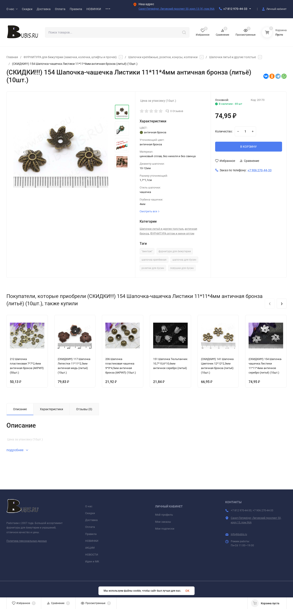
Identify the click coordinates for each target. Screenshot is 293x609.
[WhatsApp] (284, 76)
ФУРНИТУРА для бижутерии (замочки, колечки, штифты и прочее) (70, 57)
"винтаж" (147, 251)
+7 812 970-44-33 (235, 9)
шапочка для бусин (184, 259)
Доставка (91, 520)
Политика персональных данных (26, 540)
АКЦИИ (90, 547)
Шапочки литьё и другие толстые (232, 57)
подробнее (15, 450)
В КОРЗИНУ (248, 146)
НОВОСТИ (91, 554)
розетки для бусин (153, 268)
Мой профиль (164, 514)
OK (187, 590)
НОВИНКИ (91, 540)
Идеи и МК (92, 561)
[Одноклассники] (272, 76)
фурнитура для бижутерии (175, 251)
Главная (12, 57)
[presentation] (24, 152)
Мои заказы (163, 521)
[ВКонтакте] (266, 76)
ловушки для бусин (182, 268)
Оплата (90, 527)
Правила (91, 534)
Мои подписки (164, 528)
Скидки (90, 513)
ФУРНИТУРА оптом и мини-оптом (172, 233)
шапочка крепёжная (154, 259)
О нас (88, 506)
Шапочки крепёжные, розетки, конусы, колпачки (163, 57)
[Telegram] (278, 76)
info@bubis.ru (239, 534)
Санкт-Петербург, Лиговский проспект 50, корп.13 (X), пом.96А (176, 8)
